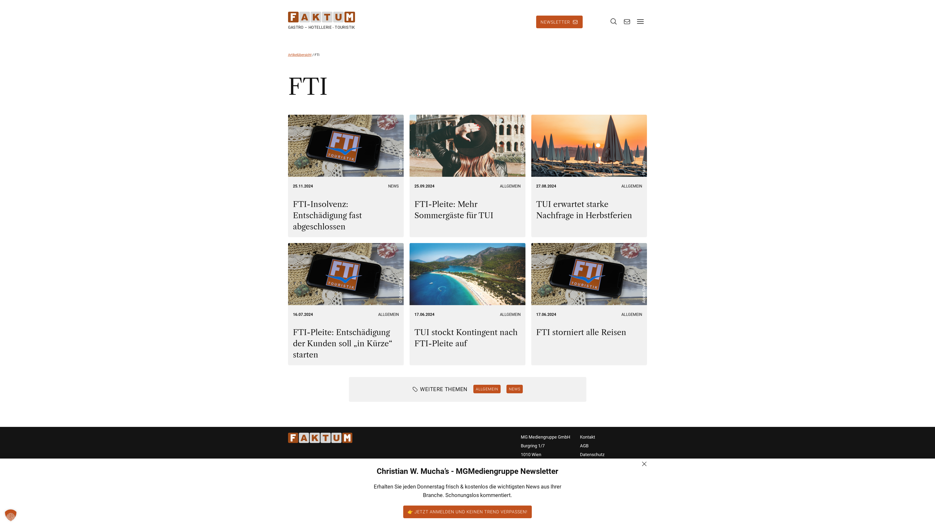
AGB (584, 445)
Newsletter (555, 22)
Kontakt (587, 437)
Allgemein (510, 186)
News (393, 186)
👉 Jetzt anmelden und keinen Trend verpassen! (467, 512)
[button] (10, 515)
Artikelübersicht (300, 55)
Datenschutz (592, 454)
